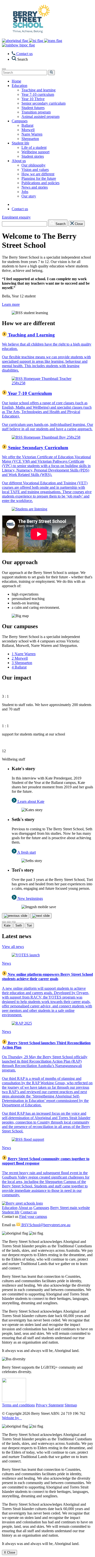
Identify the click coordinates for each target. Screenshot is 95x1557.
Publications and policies (40, 183)
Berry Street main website (70, 1208)
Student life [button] (20, 143)
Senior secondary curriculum (43, 103)
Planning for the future (38, 178)
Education (10, 1208)
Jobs (24, 192)
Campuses (41, 1208)
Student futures (33, 108)
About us (25, 1208)
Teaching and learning (38, 90)
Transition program (36, 112)
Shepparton (30, 139)
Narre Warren (31, 134)
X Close (9, 1552)
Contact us (28, 1212)
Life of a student (34, 147)
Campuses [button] (20, 121)
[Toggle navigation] (4, 69)
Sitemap (71, 1405)
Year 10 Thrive (33, 99)
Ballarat (27, 125)
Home (16, 81)
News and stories (34, 187)
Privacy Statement (50, 1405)
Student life (10, 1212)
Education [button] (19, 85)
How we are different (37, 174)
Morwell (28, 130)
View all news (13, 947)
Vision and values (35, 169)
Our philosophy (33, 165)
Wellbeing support (35, 152)
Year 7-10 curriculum (37, 94)
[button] (20, 59)
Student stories (32, 156)
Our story (28, 196)
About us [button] (19, 161)
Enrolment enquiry (16, 217)
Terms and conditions (18, 1405)
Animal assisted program (40, 116)
